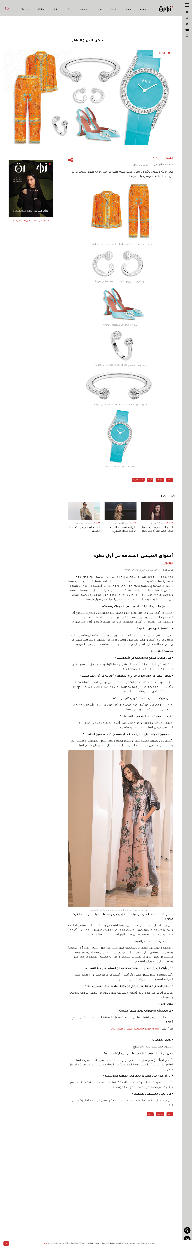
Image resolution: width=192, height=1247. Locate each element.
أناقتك (113, 9)
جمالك (99, 9)
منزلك (55, 9)
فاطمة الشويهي (163, 165)
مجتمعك (84, 9)
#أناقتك (169, 523)
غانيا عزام (167, 570)
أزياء (150, 480)
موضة (159, 480)
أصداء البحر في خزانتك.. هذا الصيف (84, 529)
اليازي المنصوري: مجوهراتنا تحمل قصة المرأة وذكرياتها (157, 529)
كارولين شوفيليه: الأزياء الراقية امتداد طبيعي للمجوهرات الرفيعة (123, 529)
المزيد (45, 1243)
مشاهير (128, 9)
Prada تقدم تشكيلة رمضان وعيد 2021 (135, 1029)
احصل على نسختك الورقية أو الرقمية (30, 221)
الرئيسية (143, 9)
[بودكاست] (187, 1230)
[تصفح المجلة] (187, 1239)
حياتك (69, 9)
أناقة (169, 480)
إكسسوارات (138, 480)
